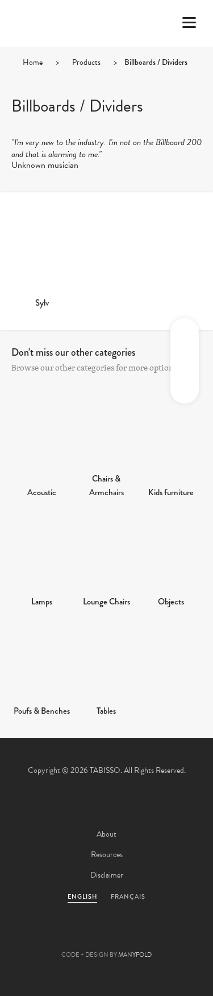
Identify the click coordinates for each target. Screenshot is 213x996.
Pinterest (106, 937)
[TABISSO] (54, 56)
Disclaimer (106, 875)
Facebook (76, 937)
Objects (171, 601)
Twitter (45, 937)
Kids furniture (171, 492)
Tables (106, 711)
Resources (107, 855)
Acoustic (41, 492)
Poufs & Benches (42, 711)
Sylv (42, 303)
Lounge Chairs (106, 601)
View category (42, 438)
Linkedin (137, 937)
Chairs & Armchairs (106, 485)
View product (42, 249)
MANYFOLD (135, 955)
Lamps (41, 601)
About (106, 834)
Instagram (168, 937)
